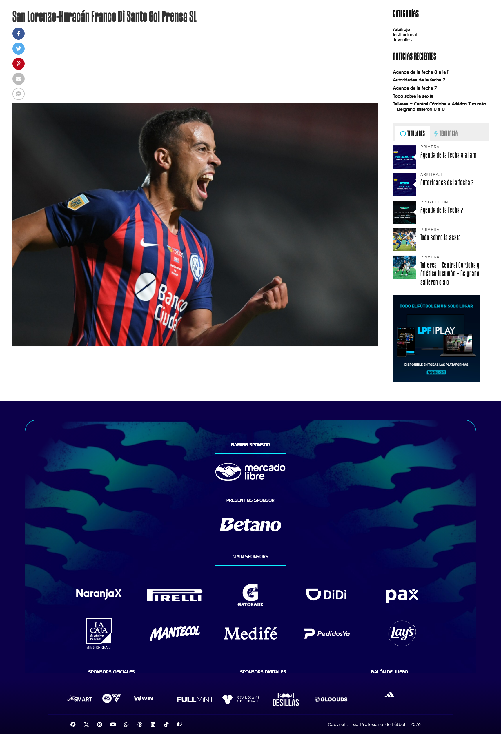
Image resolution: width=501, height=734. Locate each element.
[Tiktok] (166, 724)
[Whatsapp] (126, 724)
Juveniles (402, 39)
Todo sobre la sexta (413, 96)
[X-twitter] (86, 724)
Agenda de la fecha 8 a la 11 (421, 72)
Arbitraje (401, 29)
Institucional (405, 34)
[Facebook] (73, 724)
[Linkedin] (153, 724)
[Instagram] (100, 724)
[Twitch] (180, 724)
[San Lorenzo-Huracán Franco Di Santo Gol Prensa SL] (195, 345)
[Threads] (140, 724)
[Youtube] (113, 724)
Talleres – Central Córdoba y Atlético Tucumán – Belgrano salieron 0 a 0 (439, 107)
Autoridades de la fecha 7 (419, 80)
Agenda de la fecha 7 (415, 88)
